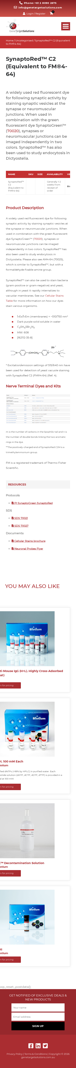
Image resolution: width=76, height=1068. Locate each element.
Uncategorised (24, 40)
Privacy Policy (15, 1053)
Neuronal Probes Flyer (28, 548)
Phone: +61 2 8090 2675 (40, 2)
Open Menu (65, 26)
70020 (13, 131)
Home (9, 40)
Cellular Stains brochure (29, 541)
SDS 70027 (21, 525)
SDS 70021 (21, 518)
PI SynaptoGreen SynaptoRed (33, 503)
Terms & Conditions (35, 1053)
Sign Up (38, 1026)
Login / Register (36, 13)
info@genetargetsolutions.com (40, 7)
